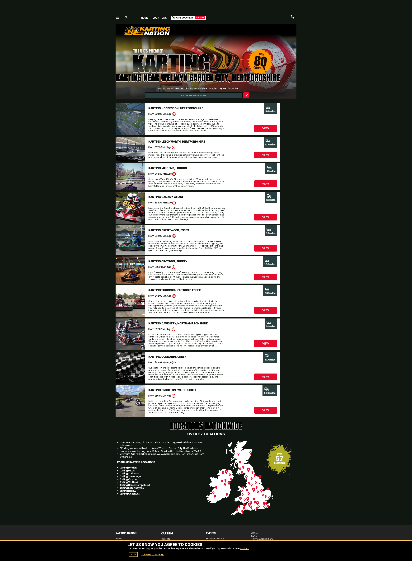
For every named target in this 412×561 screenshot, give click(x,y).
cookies (244, 548)
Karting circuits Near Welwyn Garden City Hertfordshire (207, 88)
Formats (165, 539)
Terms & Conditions (262, 539)
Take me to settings (152, 554)
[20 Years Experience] (277, 32)
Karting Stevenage (130, 476)
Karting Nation (166, 88)
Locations (160, 17)
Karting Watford (129, 482)
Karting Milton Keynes (132, 488)
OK (133, 554)
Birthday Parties (215, 538)
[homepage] (182, 31)
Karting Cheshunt (130, 493)
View (265, 128)
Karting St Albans (129, 473)
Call (292, 16)
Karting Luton (127, 470)
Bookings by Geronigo (240, 32)
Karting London (128, 467)
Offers (254, 533)
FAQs (254, 536)
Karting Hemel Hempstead (135, 485)
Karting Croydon (129, 479)
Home (144, 17)
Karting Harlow (128, 490)
